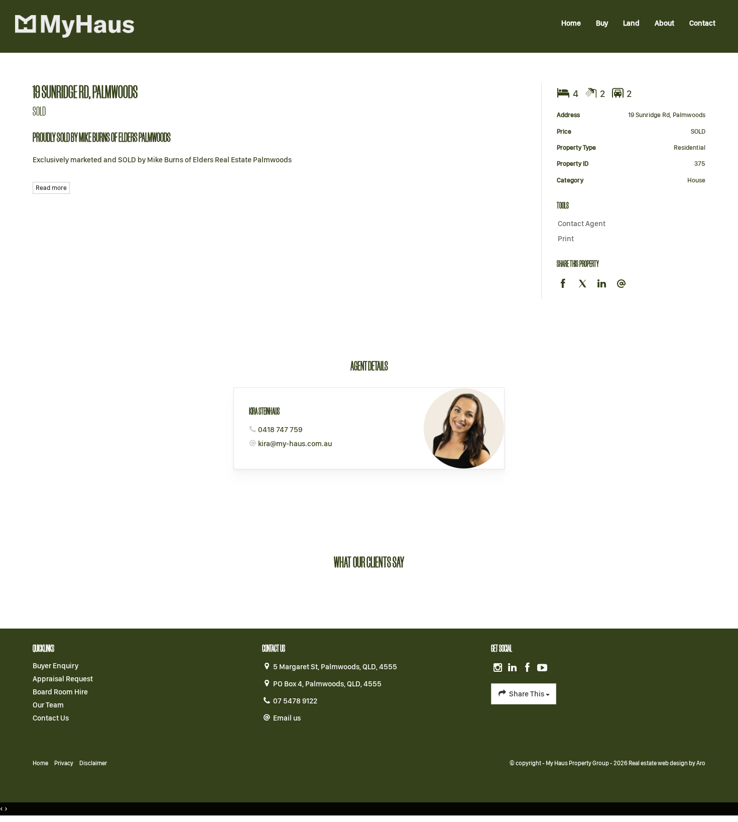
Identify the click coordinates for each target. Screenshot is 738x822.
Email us (287, 718)
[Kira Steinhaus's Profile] (463, 428)
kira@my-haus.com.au (295, 443)
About (664, 23)
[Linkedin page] (513, 668)
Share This (527, 693)
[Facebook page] (528, 668)
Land (631, 23)
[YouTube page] (542, 668)
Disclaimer (93, 763)
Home (571, 23)
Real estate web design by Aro (667, 763)
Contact (702, 23)
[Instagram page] (498, 668)
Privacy (63, 763)
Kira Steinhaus (264, 411)
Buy (602, 23)
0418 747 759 (280, 429)
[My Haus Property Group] (74, 25)
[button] (629, 239)
